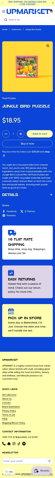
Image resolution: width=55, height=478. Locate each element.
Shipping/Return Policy (13, 423)
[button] (51, 11)
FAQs (4, 418)
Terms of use (8, 415)
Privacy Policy (9, 411)
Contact (6, 402)
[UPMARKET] (28, 11)
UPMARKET (26, 474)
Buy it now (27, 143)
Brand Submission (11, 406)
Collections (16, 29)
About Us (7, 399)
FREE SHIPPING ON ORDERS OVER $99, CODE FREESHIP (27, 3)
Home (4, 29)
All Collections (9, 395)
